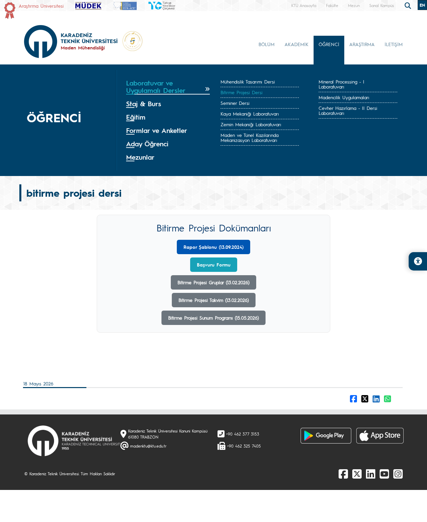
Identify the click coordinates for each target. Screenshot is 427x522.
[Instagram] (398, 474)
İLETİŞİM (394, 44)
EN (422, 5)
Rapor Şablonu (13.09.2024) (213, 247)
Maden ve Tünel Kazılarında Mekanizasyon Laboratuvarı (250, 137)
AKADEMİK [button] (297, 44)
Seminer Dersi (235, 103)
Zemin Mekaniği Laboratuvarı (251, 124)
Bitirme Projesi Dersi (242, 92)
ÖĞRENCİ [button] (329, 44)
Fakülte (332, 5)
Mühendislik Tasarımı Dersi (248, 81)
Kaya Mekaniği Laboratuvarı (250, 114)
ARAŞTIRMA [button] (362, 44)
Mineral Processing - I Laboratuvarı (341, 84)
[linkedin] (370, 474)
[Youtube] (384, 474)
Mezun (354, 5)
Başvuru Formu (214, 265)
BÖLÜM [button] (267, 44)
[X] (357, 474)
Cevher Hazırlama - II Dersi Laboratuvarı (348, 110)
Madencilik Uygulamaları (344, 97)
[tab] (168, 86)
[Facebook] (343, 474)
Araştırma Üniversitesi (41, 6)
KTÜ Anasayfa (303, 5)
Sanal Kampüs (381, 5)
